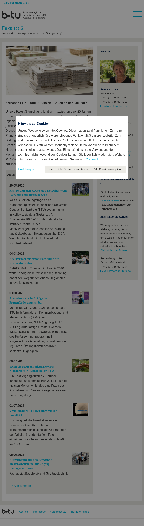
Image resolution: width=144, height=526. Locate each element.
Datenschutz (94, 159)
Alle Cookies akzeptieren (108, 169)
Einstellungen (26, 169)
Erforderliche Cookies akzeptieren (68, 169)
